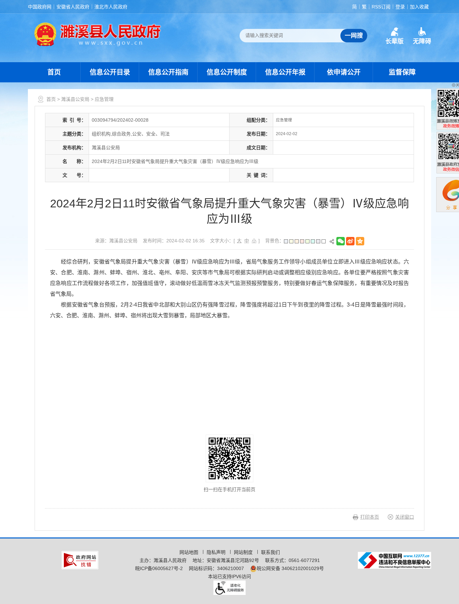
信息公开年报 (285, 72)
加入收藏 (419, 6)
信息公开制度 (227, 72)
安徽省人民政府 (72, 6)
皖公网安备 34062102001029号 (290, 568)
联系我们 (270, 552)
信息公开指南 (168, 72)
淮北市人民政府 (110, 6)
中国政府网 (39, 6)
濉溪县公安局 (75, 99)
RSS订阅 (381, 6)
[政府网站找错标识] (79, 559)
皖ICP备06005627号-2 (159, 568)
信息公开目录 (110, 72)
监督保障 (402, 72)
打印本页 (369, 517)
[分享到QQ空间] (361, 241)
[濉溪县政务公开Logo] (98, 34)
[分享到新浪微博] (351, 241)
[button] (394, 36)
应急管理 (104, 99)
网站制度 (244, 552)
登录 (400, 6)
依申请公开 (344, 72)
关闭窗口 (404, 517)
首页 (54, 72)
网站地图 (189, 552)
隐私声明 (217, 552)
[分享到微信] (341, 241)
